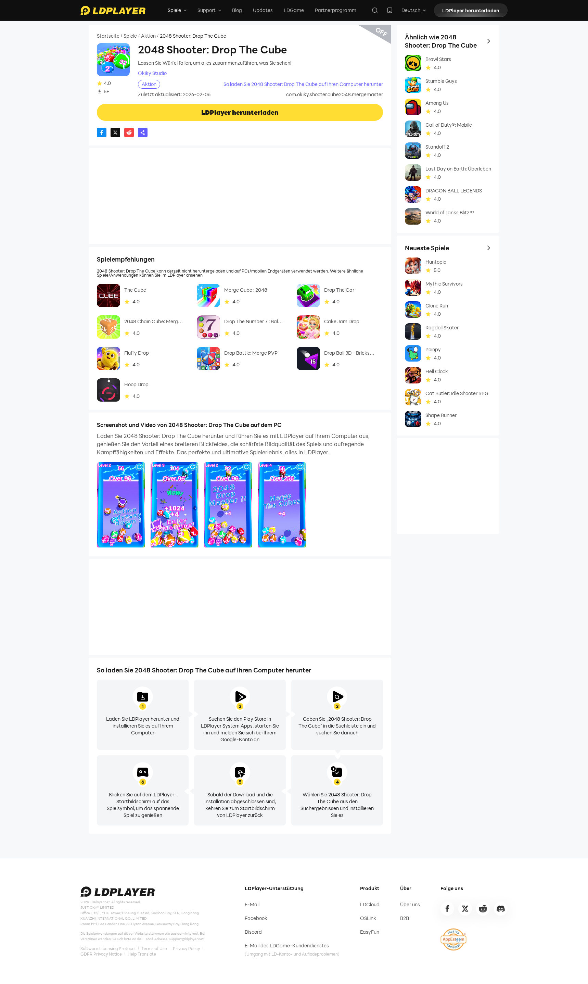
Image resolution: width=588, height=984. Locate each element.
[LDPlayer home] (112, 10)
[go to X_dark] (465, 909)
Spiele (130, 36)
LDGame (294, 10)
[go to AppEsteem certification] (453, 939)
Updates (263, 10)
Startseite (108, 36)
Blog (237, 10)
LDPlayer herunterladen (470, 10)
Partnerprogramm (335, 10)
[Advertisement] (240, 196)
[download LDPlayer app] (389, 10)
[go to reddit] (483, 909)
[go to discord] (501, 909)
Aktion (148, 36)
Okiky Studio (152, 73)
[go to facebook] (447, 909)
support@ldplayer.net (186, 938)
